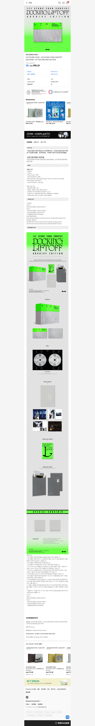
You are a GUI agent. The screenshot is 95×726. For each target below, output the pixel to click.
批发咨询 (40, 704)
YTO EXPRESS (31, 715)
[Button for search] (59, 3)
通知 (38, 689)
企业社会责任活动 (61, 689)
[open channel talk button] (67, 717)
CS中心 (27, 704)
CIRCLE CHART (38, 712)
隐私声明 (28, 692)
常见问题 (43, 689)
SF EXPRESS (48, 715)
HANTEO (29, 712)
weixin (53, 712)
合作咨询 (33, 704)
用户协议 (53, 689)
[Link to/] (63, 3)
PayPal (59, 712)
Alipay (47, 712)
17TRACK (39, 715)
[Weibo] (27, 697)
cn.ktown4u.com (42, 707)
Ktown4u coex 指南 (31, 689)
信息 (48, 689)
